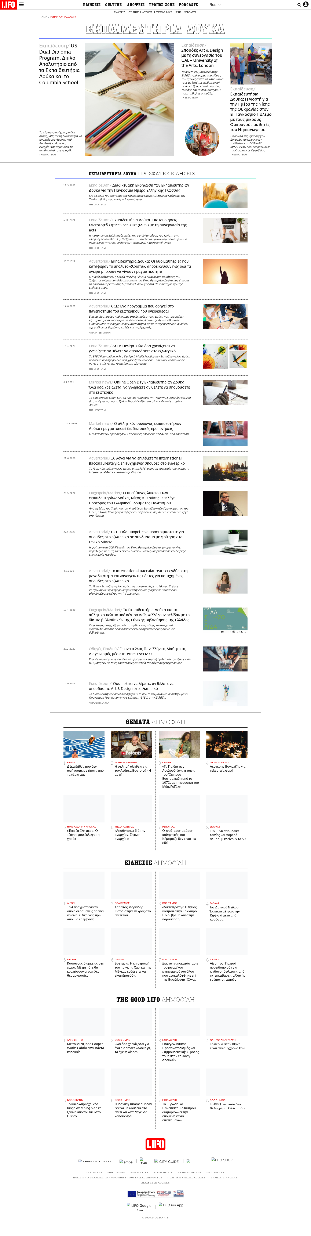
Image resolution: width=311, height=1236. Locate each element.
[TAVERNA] (196, 1161)
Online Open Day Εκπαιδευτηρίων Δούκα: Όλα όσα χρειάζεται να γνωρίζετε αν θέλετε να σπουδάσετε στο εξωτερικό (139, 387)
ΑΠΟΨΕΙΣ (136, 5)
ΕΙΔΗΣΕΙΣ (92, 5)
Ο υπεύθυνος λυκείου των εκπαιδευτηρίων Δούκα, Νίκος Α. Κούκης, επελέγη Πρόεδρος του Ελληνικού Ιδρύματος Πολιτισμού (132, 498)
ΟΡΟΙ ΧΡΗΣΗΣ (215, 1172)
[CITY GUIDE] (167, 1161)
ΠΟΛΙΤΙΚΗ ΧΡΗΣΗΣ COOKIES (186, 1177)
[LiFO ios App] (171, 1207)
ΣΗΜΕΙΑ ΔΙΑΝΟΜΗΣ (224, 1177)
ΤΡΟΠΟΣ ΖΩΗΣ (162, 5)
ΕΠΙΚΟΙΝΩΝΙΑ (116, 1172)
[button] (21, 4)
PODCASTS (188, 5)
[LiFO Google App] (139, 1207)
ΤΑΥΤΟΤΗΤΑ (94, 1172)
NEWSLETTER (140, 1172)
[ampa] (126, 1161)
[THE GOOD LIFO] (144, 1160)
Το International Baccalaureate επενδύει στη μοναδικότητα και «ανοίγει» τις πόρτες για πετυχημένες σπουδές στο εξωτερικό (138, 576)
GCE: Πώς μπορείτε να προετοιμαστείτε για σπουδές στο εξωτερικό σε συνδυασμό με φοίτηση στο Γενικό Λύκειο (136, 537)
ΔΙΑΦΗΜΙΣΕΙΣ (163, 1172)
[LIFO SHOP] (222, 1160)
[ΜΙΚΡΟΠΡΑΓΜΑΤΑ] (95, 1161)
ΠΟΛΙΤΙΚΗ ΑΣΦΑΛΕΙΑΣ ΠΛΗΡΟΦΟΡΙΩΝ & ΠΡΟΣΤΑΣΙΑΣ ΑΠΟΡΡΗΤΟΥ (117, 1177)
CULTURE (113, 5)
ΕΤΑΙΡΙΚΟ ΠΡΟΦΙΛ (189, 1172)
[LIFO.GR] (8, 5)
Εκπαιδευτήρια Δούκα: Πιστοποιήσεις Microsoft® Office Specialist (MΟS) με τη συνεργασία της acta (138, 225)
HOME (43, 17)
